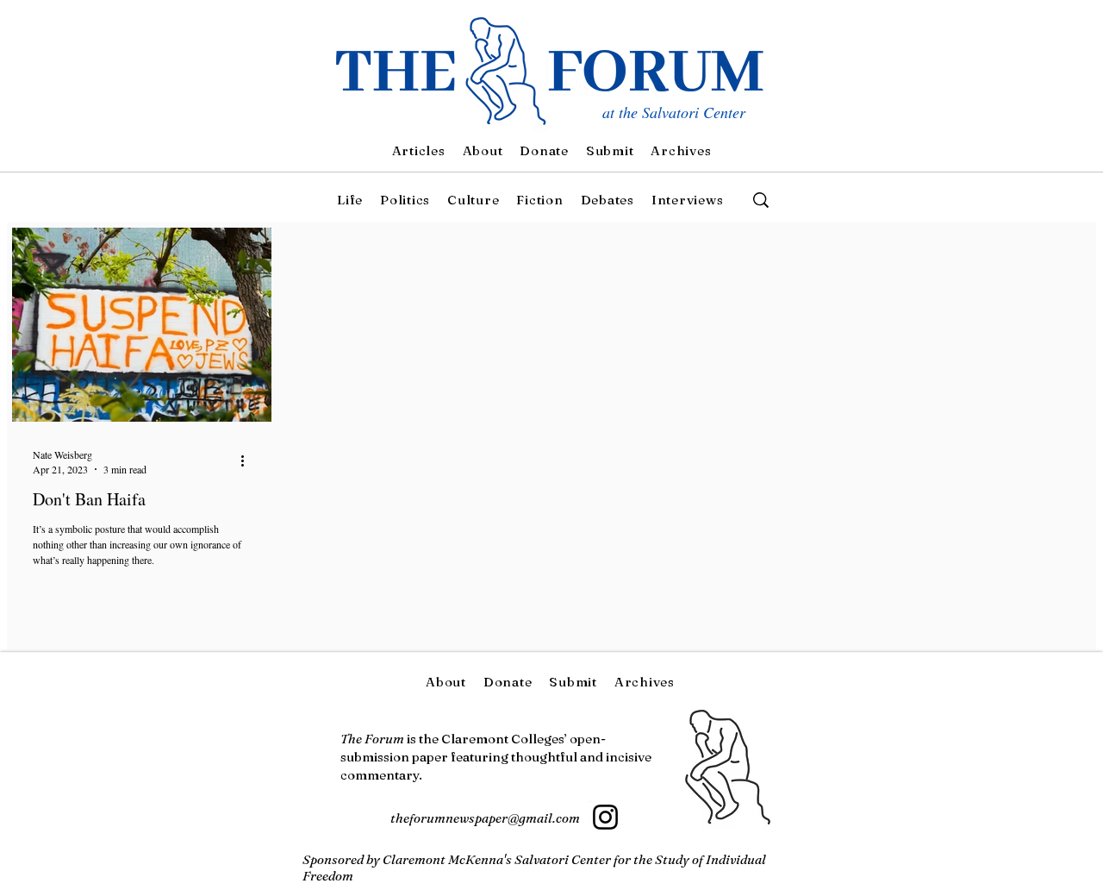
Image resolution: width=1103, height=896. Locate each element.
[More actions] (248, 461)
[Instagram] (605, 817)
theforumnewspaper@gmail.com (485, 818)
